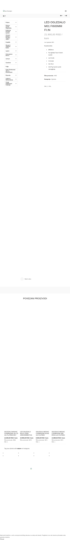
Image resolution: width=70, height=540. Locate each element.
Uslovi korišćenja (42, 500)
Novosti (39, 487)
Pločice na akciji (41, 484)
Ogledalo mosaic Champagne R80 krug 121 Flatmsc (58, 433)
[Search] (62, 11)
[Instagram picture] (12, 453)
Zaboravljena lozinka (10, 487)
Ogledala (53, 79)
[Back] (4, 15)
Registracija (8, 491)
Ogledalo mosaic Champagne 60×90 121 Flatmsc (42, 433)
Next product (66, 15)
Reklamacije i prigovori (43, 506)
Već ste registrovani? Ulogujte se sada (15, 484)
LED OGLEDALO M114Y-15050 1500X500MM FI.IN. (26, 433)
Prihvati (2, 539)
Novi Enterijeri (32, 531)
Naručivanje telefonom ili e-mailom (14, 503)
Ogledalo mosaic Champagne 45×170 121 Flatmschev (11, 433)
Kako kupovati (9, 500)
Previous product (61, 15)
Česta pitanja (8, 506)
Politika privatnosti (42, 503)
